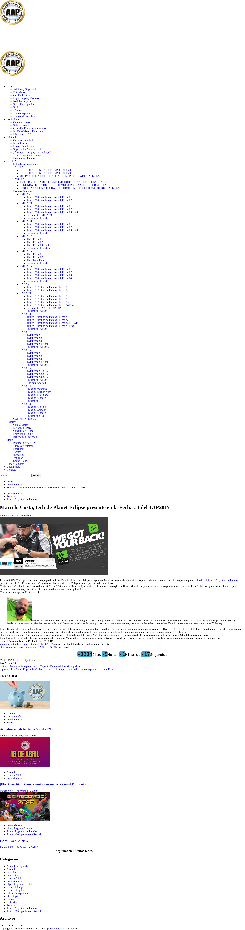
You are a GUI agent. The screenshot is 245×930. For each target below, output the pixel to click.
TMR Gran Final (35, 260)
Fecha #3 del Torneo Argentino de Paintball (216, 580)
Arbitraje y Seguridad (24, 89)
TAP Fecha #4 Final (37, 343)
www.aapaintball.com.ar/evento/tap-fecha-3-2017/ (26, 644)
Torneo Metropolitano (24, 116)
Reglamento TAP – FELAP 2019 (44, 308)
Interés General (15, 493)
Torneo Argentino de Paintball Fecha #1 (48, 287)
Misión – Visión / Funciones (28, 131)
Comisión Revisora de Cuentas (29, 128)
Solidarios (12, 902)
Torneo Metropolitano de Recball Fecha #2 (49, 200)
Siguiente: (56, 669)
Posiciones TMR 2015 (38, 281)
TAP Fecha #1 (34, 334)
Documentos (13, 466)
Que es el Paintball (23, 140)
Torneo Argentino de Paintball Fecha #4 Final (51, 305)
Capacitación (13, 872)
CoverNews (54, 928)
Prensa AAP (7, 515)
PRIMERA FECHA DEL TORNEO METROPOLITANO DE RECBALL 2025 (63, 182)
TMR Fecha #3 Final (38, 245)
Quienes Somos (21, 122)
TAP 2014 (25, 385)
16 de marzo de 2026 (25, 790)
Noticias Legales (22, 101)
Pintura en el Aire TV (24, 442)
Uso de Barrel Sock (23, 146)
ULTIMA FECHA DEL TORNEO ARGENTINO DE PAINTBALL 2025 (60, 176)
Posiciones (32, 400)
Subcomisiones (21, 125)
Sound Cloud (20, 460)
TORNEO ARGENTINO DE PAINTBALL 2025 (47, 170)
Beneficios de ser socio (25, 436)
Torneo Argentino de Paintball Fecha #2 (48, 290)
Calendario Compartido (25, 164)
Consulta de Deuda (23, 430)
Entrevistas (19, 92)
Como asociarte (21, 424)
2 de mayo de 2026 (24, 735)
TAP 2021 (25, 284)
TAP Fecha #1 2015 (37, 370)
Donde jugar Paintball (24, 158)
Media (10, 439)
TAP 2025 (18, 167)
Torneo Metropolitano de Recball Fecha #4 (49, 278)
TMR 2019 (26, 203)
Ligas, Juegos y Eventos (26, 98)
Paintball (11, 137)
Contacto (11, 469)
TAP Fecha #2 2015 (37, 373)
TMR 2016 (26, 251)
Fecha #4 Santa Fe (36, 397)
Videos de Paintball (23, 445)
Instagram (18, 454)
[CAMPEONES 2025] (25, 819)
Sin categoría (13, 896)
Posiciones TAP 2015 (38, 379)
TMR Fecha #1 (35, 239)
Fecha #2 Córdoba (36, 409)
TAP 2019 (25, 293)
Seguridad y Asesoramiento (27, 149)
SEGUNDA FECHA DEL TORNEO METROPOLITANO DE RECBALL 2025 (63, 185)
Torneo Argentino (22, 113)
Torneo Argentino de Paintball (22, 499)
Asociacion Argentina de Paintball (54, 38)
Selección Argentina (23, 104)
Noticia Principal (15, 887)
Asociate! (12, 421)
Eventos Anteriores (23, 191)
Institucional (13, 119)
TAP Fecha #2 (34, 337)
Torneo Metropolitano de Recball (24, 834)
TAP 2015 (25, 367)
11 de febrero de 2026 (25, 847)
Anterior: (40, 666)
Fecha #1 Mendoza (37, 388)
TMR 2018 (26, 221)
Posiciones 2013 (35, 415)
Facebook (18, 448)
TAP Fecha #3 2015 (37, 376)
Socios (16, 107)
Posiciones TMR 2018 (38, 233)
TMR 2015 (26, 266)
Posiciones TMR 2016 (38, 263)
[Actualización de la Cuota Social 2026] (25, 707)
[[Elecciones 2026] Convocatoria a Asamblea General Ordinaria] (25, 766)
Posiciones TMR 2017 (38, 248)
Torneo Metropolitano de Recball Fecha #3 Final (52, 212)
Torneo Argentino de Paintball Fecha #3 (48, 302)
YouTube (18, 457)
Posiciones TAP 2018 (38, 328)
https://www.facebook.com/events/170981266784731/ (28, 647)
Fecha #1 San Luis (36, 406)
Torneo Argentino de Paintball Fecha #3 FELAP (52, 322)
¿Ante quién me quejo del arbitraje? (32, 152)
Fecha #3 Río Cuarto (38, 394)
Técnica (17, 110)
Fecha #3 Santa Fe (36, 412)
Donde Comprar (15, 463)
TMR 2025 (19, 179)
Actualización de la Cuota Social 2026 (26, 729)
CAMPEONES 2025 (24, 418)
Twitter (17, 451)
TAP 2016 (25, 349)
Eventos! (11, 161)
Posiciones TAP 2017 (38, 346)
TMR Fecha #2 (35, 242)
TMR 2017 (26, 236)
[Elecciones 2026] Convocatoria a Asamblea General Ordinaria (43, 784)
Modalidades (20, 143)
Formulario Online (23, 433)
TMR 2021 (26, 194)
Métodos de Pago (22, 427)
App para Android (36, 382)
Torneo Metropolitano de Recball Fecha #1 (49, 197)
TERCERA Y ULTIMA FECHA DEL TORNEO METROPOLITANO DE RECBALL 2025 (70, 188)
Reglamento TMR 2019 (39, 215)
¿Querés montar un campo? (27, 155)
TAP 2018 (25, 313)
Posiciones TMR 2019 (38, 218)
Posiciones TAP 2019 (38, 311)
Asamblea (12, 713)
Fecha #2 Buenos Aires (39, 391)
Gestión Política (21, 95)
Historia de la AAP (23, 134)
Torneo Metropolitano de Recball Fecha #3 (49, 275)
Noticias (11, 86)
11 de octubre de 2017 (25, 515)
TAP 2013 (25, 403)
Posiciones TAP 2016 (38, 364)
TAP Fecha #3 (34, 340)
